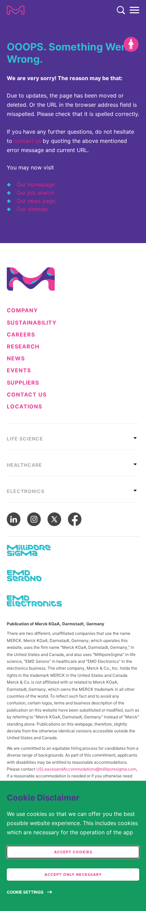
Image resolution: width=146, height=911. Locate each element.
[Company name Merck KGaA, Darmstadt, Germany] (15, 10)
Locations (24, 406)
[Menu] (134, 10)
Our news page (36, 200)
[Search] (121, 10)
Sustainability (32, 322)
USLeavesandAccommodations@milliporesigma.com (86, 769)
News (16, 358)
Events (19, 370)
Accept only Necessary (73, 874)
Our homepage (36, 184)
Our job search (35, 192)
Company (22, 310)
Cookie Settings (25, 892)
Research (23, 346)
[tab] (73, 436)
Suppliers (23, 382)
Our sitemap (32, 209)
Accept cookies (73, 852)
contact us (27, 140)
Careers (21, 334)
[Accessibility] (131, 44)
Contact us (27, 394)
